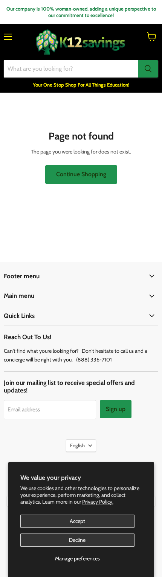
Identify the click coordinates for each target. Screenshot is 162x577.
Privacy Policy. (97, 501)
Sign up (115, 409)
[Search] (148, 69)
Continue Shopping (81, 174)
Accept (77, 521)
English (77, 445)
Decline (77, 540)
